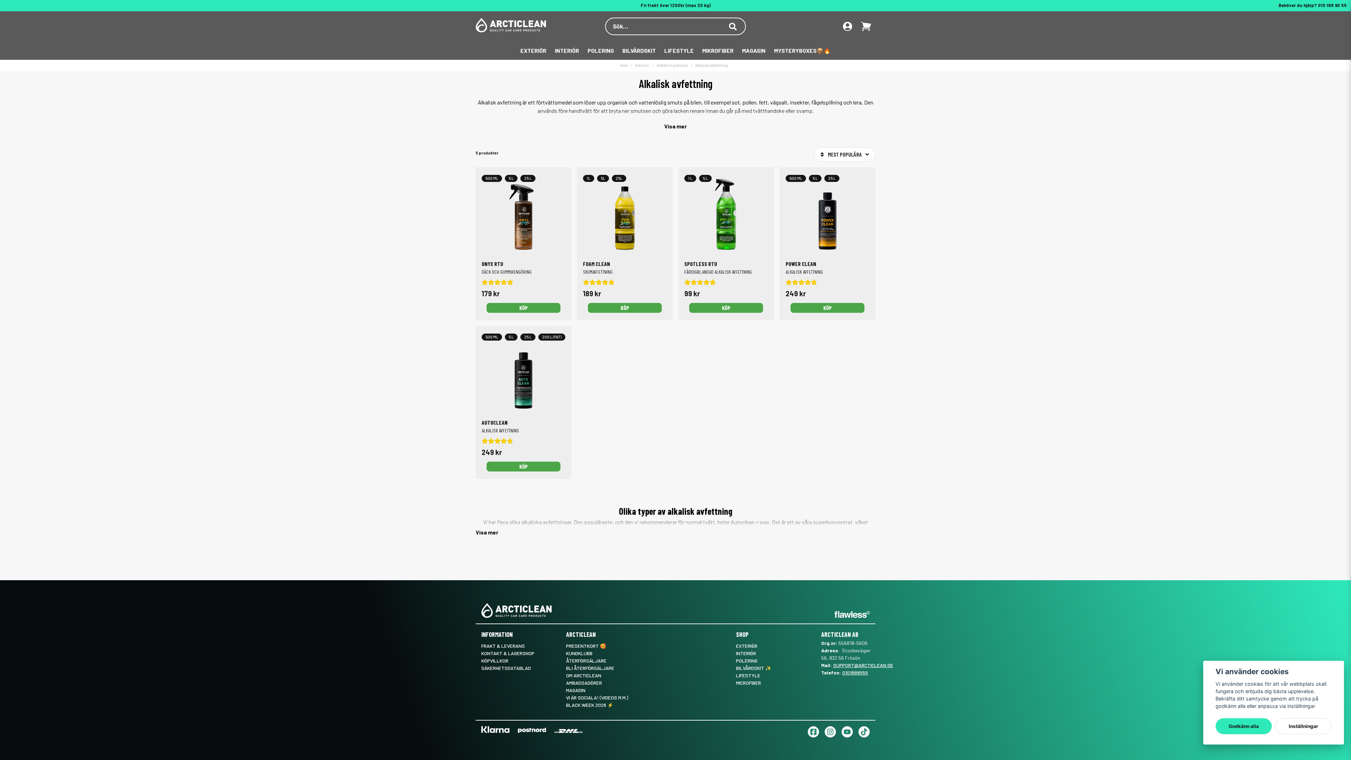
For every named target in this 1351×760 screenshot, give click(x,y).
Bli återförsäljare (590, 668)
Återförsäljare (586, 661)
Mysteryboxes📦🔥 (802, 50)
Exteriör (533, 50)
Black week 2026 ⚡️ (589, 705)
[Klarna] (495, 729)
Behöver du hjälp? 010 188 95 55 (1313, 5)
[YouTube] (847, 731)
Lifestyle (679, 50)
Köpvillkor (494, 661)
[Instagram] (830, 731)
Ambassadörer (584, 683)
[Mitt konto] (847, 26)
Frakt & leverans (503, 646)
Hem (624, 65)
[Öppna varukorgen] (866, 26)
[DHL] (568, 731)
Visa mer (675, 126)
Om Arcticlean (583, 675)
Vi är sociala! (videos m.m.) (597, 698)
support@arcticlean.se (863, 665)
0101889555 (855, 673)
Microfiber (748, 683)
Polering (601, 50)
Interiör (567, 50)
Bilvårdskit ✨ (753, 668)
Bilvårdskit (639, 50)
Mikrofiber (718, 50)
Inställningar (1303, 726)
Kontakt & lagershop (507, 653)
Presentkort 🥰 (586, 646)
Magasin (754, 50)
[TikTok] (864, 731)
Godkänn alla (1244, 726)
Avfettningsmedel (672, 65)
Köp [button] (523, 307)
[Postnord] (532, 730)
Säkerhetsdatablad (506, 668)
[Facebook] (813, 731)
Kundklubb (579, 653)
